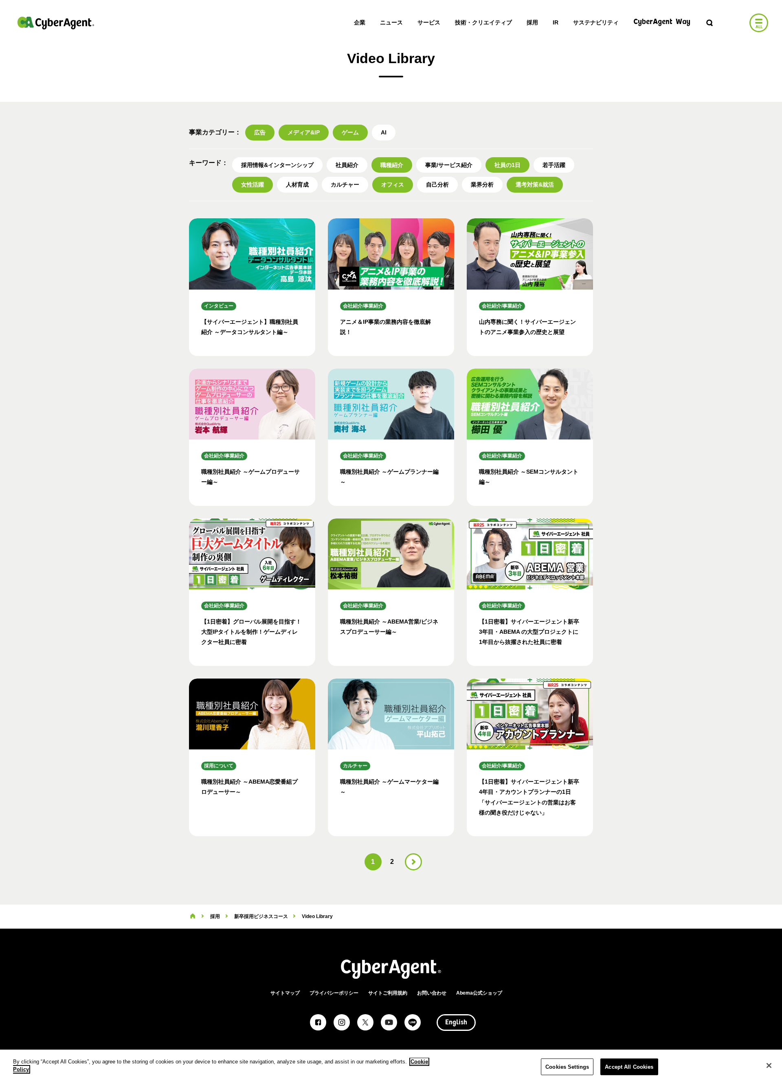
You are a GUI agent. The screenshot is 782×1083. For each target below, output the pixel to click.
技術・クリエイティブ (483, 22)
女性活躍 (252, 184)
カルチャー (345, 184)
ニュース (391, 22)
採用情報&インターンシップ (277, 165)
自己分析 (437, 184)
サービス (428, 22)
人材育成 (297, 184)
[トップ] (192, 916)
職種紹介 (391, 165)
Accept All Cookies (629, 1067)
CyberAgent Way (661, 22)
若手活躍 (554, 165)
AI (384, 132)
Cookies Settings (567, 1067)
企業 (359, 22)
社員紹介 (347, 165)
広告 (260, 132)
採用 (532, 22)
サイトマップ (285, 993)
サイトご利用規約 (387, 993)
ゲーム (350, 132)
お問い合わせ (431, 993)
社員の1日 (507, 165)
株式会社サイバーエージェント (55, 22)
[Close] (769, 1065)
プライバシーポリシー (334, 993)
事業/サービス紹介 (448, 165)
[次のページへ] (413, 862)
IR (555, 22)
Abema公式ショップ (479, 993)
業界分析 (482, 184)
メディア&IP (304, 132)
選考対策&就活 (535, 184)
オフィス (392, 184)
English (456, 1022)
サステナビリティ (596, 22)
